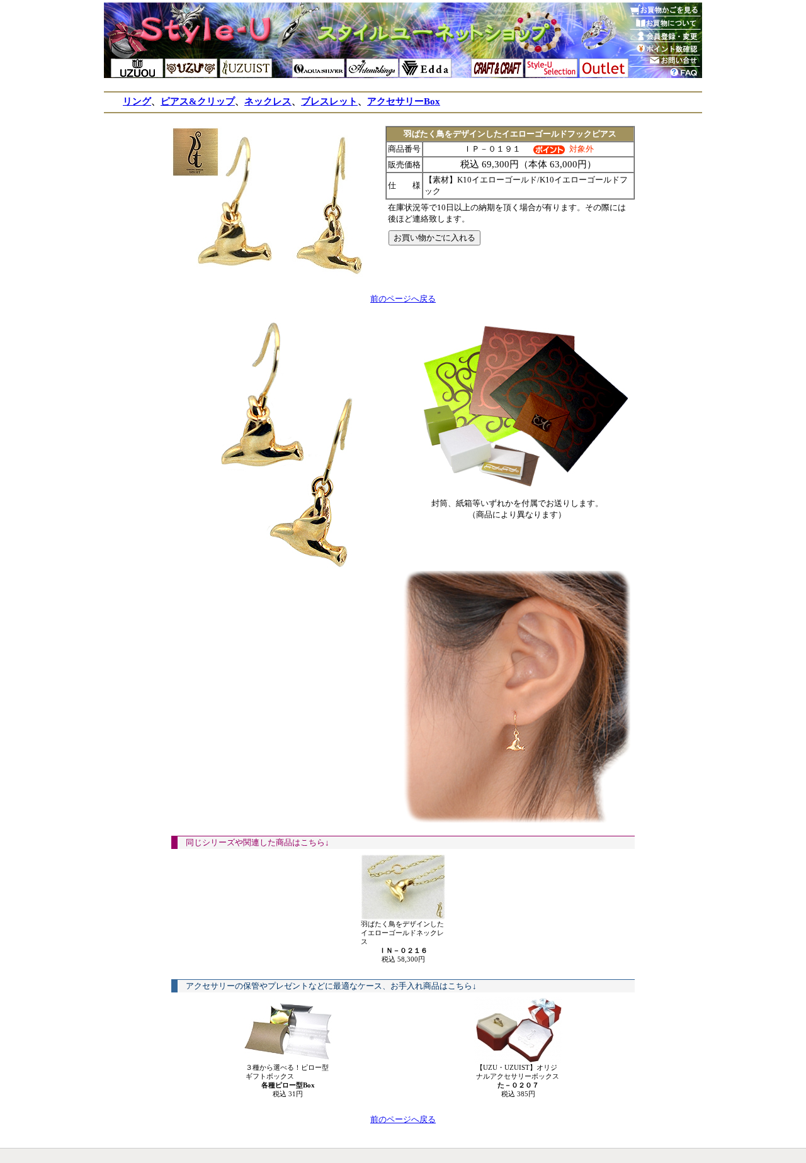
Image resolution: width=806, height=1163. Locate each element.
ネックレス (268, 101)
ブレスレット (329, 101)
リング (137, 101)
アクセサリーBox (403, 101)
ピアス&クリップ (198, 101)
